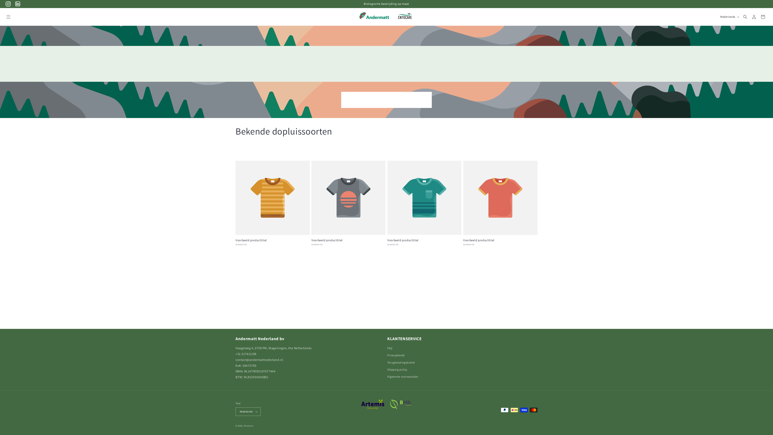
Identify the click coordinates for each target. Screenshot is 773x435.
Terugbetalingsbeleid (401, 362)
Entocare (248, 425)
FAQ (389, 348)
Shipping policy (397, 369)
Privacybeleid (396, 355)
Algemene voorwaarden (402, 376)
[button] (8, 16)
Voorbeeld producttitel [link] (251, 240)
